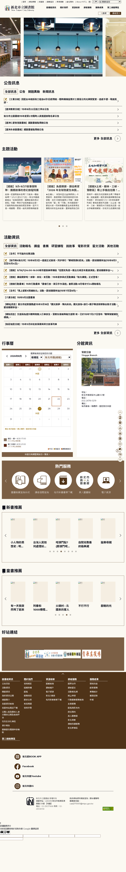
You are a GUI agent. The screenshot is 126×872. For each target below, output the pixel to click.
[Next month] (26, 356)
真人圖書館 (73, 716)
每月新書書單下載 (54, 700)
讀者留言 (50, 2)
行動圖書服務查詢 (76, 700)
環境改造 (94, 684)
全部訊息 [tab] (11, 91)
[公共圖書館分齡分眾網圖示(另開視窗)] (53, 654)
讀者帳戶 (50, 688)
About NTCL (81, 2)
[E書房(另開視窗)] (120, 439)
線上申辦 (72, 696)
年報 (92, 700)
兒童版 (41, 2)
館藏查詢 (50, 684)
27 (11, 369)
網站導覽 (32, 2)
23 (68, 399)
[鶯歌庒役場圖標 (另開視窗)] (91, 654)
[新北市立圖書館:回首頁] (19, 8)
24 (11, 408)
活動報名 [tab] (25, 246)
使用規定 (28, 684)
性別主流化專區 (9, 721)
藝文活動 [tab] (98, 246)
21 (49, 399)
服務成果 (99, 7)
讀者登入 (116, 13)
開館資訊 (6, 692)
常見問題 (60, 2)
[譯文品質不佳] (7, 832)
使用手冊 (28, 708)
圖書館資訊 (51, 7)
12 (30, 389)
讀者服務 (88, 7)
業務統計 (94, 692)
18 (20, 399)
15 (59, 389)
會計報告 (6, 725)
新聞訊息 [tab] (49, 91)
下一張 (123, 47)
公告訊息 (6, 684)
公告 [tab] (22, 91)
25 (20, 408)
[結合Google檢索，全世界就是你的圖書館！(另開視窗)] (34, 654)
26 (30, 408)
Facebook (28, 766)
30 (39, 369)
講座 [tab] (37, 246)
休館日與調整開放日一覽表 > (37, 454)
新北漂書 (72, 720)
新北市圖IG (28, 786)
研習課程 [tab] (57, 246)
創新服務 (94, 688)
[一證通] (120, 454)
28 (20, 369)
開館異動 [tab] (34, 91)
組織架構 (28, 688)
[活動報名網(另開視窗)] (120, 460)
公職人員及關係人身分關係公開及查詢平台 (11, 715)
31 (49, 369)
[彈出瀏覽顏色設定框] (89, 2)
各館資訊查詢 (8, 704)
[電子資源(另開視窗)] (120, 433)
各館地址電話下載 (10, 708)
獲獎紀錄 (94, 696)
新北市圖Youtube (32, 776)
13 (40, 389)
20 (39, 399)
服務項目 (28, 696)
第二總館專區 (113, 7)
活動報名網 (73, 692)
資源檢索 (76, 7)
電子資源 (50, 692)
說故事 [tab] (71, 246)
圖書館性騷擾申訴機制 (11, 731)
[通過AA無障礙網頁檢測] (108, 809)
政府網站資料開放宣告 (79, 798)
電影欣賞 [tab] (84, 246)
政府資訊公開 (8, 696)
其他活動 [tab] (113, 246)
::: (1, 2)
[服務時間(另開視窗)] (120, 444)
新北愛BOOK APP (32, 756)
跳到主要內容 (6, 2)
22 (58, 399)
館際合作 (72, 684)
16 (68, 389)
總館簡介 (6, 700)
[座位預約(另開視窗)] (120, 449)
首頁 (24, 2)
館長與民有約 (74, 708)
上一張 (3, 47)
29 (30, 369)
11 (20, 389)
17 (11, 399)
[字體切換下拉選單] (95, 2)
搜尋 (104, 13)
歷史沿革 (28, 700)
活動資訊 (6, 688)
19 (30, 399)
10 (11, 389)
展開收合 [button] (63, 674)
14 (49, 389)
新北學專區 (73, 728)
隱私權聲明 (94, 798)
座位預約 (70, 2)
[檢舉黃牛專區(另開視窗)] (72, 654)
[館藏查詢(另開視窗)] (120, 417)
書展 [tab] (46, 246)
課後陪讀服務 (74, 724)
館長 (26, 692)
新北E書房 (50, 696)
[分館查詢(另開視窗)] (120, 428)
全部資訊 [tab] (11, 246)
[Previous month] (7, 356)
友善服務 (72, 704)
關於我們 (64, 7)
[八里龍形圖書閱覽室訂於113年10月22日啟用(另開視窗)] (63, 47)
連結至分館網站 (117, 450)
